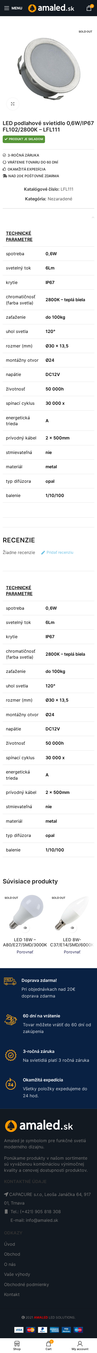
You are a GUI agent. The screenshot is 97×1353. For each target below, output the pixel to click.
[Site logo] (51, 7)
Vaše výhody (17, 1274)
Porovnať (25, 952)
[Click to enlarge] (13, 104)
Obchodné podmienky (26, 1284)
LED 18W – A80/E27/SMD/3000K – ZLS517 (25, 945)
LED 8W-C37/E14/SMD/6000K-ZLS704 (72, 945)
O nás (10, 1264)
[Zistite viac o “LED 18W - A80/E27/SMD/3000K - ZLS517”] (25, 928)
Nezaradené (60, 198)
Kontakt (12, 1294)
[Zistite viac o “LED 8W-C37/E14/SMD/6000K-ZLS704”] (72, 928)
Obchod (12, 1254)
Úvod (9, 1244)
